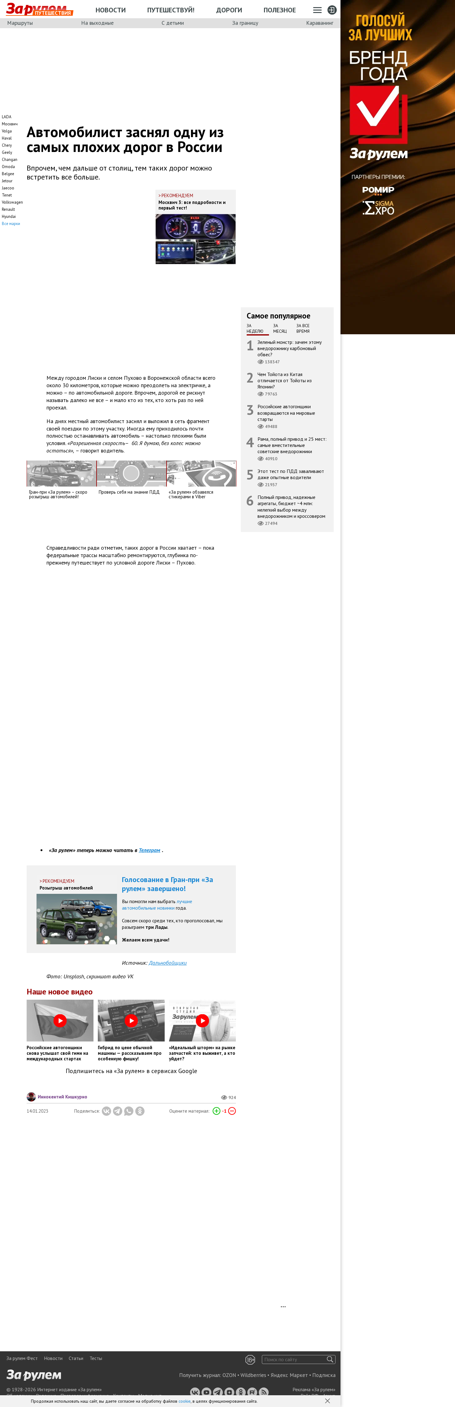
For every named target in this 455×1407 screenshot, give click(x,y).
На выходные (97, 22)
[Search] (330, 1359)
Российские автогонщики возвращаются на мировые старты (286, 412)
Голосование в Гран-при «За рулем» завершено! (167, 884)
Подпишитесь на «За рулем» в (131, 1071)
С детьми (173, 22)
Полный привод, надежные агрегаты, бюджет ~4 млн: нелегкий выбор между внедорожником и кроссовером (291, 506)
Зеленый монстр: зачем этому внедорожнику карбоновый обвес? (290, 348)
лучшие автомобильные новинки (157, 904)
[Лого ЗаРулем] (36, 9)
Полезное (280, 10)
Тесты (95, 1358)
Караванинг (319, 22)
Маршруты (20, 22)
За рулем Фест (22, 1358)
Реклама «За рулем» (314, 1389)
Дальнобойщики (168, 962)
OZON (229, 1375)
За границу (245, 22)
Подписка (324, 1375)
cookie (185, 1401)
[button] (328, 1401)
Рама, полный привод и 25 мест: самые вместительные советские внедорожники (292, 444)
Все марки (11, 223)
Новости (111, 10)
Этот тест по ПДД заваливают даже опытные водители (291, 474)
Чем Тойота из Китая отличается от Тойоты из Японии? (285, 380)
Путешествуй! (170, 10)
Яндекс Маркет (289, 1375)
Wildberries (253, 1375)
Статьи (76, 1358)
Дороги (229, 10)
